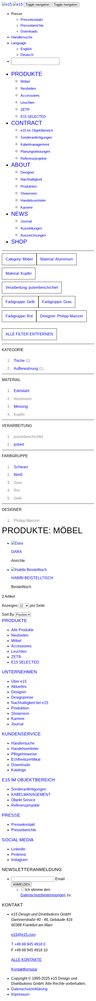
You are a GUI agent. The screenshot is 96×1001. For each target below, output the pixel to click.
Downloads (29, 31)
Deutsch (27, 55)
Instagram (19, 860)
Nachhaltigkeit (31, 179)
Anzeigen (10, 606)
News (19, 214)
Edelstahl (21, 391)
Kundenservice (21, 733)
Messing (21, 406)
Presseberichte (32, 25)
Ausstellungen (31, 228)
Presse (11, 815)
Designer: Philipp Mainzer (61, 316)
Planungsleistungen (35, 151)
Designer (27, 172)
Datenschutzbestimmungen (43, 895)
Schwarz (21, 467)
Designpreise (22, 697)
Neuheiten (28, 88)
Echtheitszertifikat (25, 759)
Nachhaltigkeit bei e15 (29, 703)
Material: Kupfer (19, 273)
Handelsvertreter (33, 200)
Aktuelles (19, 687)
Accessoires (30, 95)
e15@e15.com (23, 935)
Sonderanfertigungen (36, 137)
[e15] (7, 4)
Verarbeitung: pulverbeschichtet (32, 287)
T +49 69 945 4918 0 (28, 944)
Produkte (26, 74)
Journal (26, 221)
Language (18, 43)
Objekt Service (23, 800)
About (21, 165)
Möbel (25, 81)
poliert (19, 444)
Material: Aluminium (56, 259)
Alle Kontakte (26, 960)
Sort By (8, 614)
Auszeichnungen (33, 235)
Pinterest (18, 854)
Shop (19, 241)
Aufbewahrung (26, 369)
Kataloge (18, 770)
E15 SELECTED (33, 117)
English (26, 49)
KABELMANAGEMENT (31, 795)
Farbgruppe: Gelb (20, 302)
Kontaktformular (24, 969)
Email (60, 879)
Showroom (29, 193)
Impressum (20, 994)
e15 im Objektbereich (37, 130)
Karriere (27, 207)
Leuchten (27, 102)
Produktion (29, 186)
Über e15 (19, 681)
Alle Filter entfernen (29, 334)
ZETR (25, 109)
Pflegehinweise (24, 754)
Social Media (18, 839)
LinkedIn (18, 849)
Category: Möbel (19, 259)
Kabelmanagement (35, 144)
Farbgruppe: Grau (57, 302)
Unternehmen (19, 671)
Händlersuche (21, 37)
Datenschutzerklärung (29, 989)
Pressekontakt (32, 20)
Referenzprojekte (34, 158)
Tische (19, 361)
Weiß (18, 475)
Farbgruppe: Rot (19, 316)
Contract (26, 123)
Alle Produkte (22, 630)
